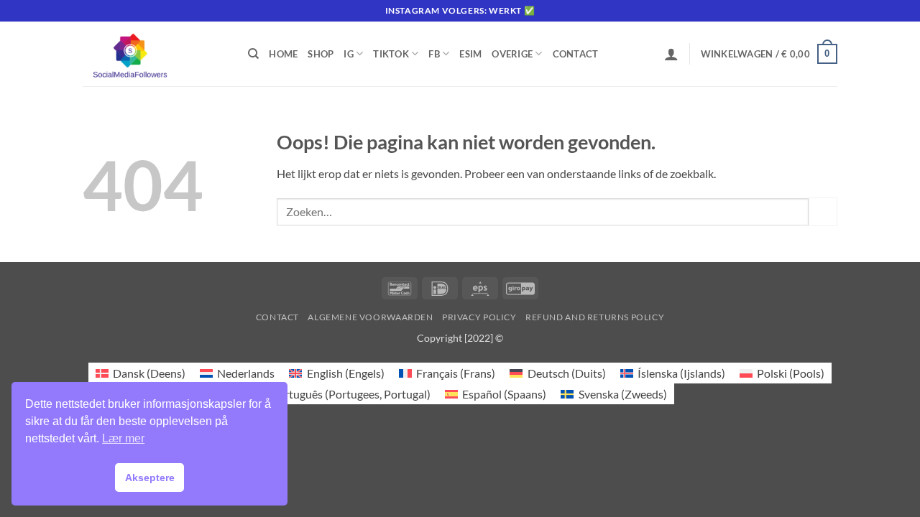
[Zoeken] (253, 53)
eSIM (470, 54)
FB (434, 54)
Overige (512, 54)
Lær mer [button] (123, 438)
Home (283, 54)
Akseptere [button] (150, 477)
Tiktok (391, 54)
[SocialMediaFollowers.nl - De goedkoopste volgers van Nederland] (154, 54)
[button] (671, 54)
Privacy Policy (479, 317)
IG (349, 54)
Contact (576, 54)
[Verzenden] (823, 211)
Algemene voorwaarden (370, 317)
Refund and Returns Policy (594, 317)
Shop (321, 54)
